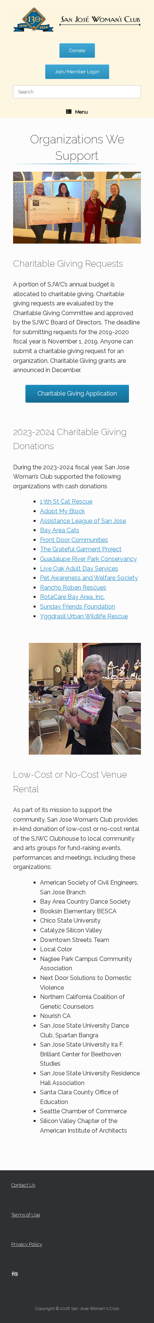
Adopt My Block (62, 511)
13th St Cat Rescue (66, 501)
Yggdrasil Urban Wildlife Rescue (84, 616)
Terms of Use (25, 1215)
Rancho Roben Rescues (73, 587)
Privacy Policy (26, 1244)
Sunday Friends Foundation (77, 606)
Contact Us (23, 1185)
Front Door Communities (74, 539)
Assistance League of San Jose (83, 520)
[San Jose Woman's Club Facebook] (12, 1274)
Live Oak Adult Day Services (79, 568)
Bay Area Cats (59, 530)
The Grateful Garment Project (80, 549)
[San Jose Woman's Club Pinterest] (16, 1274)
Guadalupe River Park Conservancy (88, 558)
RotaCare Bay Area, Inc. (72, 596)
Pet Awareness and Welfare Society (89, 577)
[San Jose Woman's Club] (77, 19)
